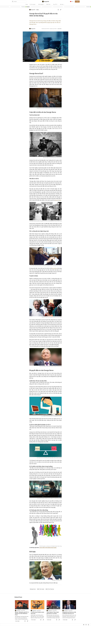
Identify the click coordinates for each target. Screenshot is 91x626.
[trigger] (19, 1)
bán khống (54, 268)
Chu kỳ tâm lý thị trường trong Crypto (47, 547)
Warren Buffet (58, 200)
